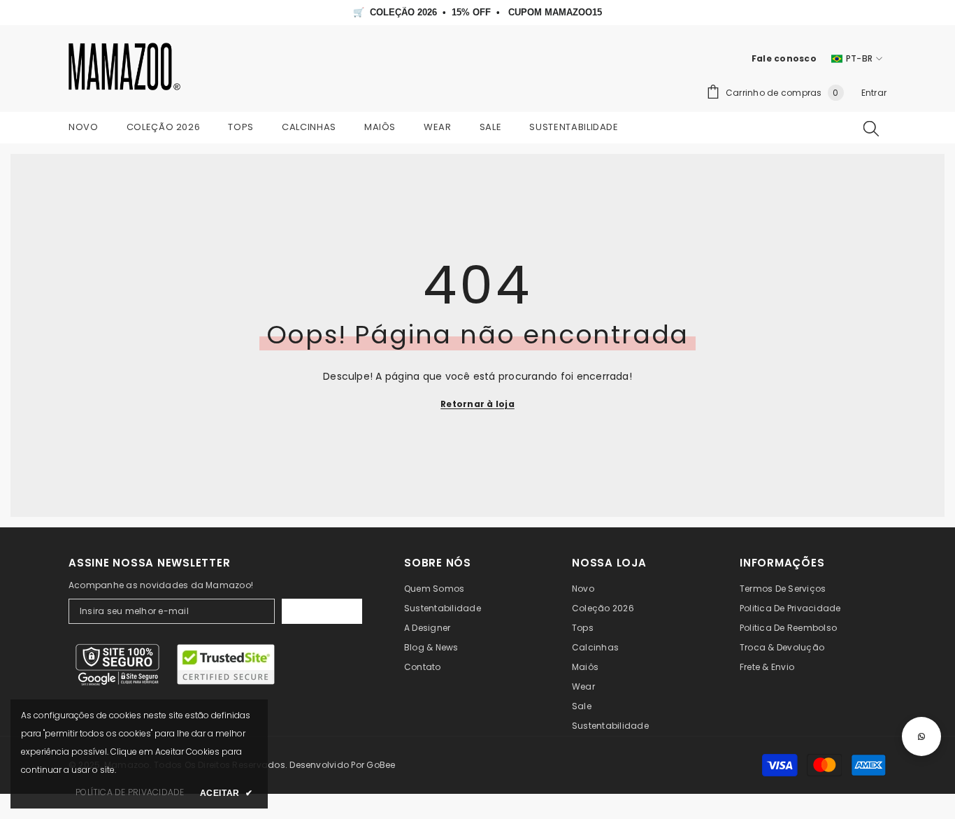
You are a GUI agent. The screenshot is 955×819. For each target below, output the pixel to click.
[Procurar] (871, 128)
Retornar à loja (477, 404)
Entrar (873, 93)
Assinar (322, 611)
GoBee (380, 765)
